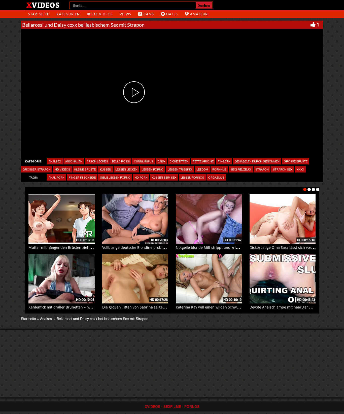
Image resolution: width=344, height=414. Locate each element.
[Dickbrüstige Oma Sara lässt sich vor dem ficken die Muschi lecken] (283, 219)
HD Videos (62, 169)
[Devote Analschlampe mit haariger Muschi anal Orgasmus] (283, 278)
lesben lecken (126, 169)
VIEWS (125, 14)
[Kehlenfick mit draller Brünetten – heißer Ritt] (61, 278)
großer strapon (37, 169)
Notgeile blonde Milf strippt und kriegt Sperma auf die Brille (227, 247)
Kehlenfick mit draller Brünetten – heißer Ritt (66, 307)
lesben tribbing (180, 169)
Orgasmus (216, 177)
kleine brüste (85, 169)
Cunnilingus (143, 161)
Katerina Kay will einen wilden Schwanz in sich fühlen (221, 307)
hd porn (141, 177)
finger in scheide (82, 177)
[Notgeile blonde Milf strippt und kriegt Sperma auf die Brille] (209, 219)
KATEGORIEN (68, 14)
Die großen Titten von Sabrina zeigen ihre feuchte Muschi (151, 307)
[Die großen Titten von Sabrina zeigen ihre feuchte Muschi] (135, 278)
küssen (105, 169)
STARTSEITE (38, 14)
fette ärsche (203, 161)
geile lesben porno (115, 177)
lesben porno (152, 169)
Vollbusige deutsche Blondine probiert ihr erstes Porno (148, 247)
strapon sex (282, 169)
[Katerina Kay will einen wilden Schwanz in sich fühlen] (209, 278)
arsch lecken (97, 161)
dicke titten (178, 161)
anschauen (73, 161)
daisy (161, 161)
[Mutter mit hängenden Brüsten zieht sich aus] (61, 219)
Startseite (28, 318)
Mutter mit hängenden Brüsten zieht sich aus (67, 247)
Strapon (262, 169)
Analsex (55, 161)
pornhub (219, 169)
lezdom (202, 169)
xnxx (300, 169)
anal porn (56, 177)
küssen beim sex (164, 177)
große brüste (295, 161)
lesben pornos (192, 177)
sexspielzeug (240, 169)
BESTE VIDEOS (100, 14)
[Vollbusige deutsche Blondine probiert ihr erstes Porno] (135, 219)
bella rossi (121, 161)
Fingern (224, 161)
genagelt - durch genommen (257, 161)
